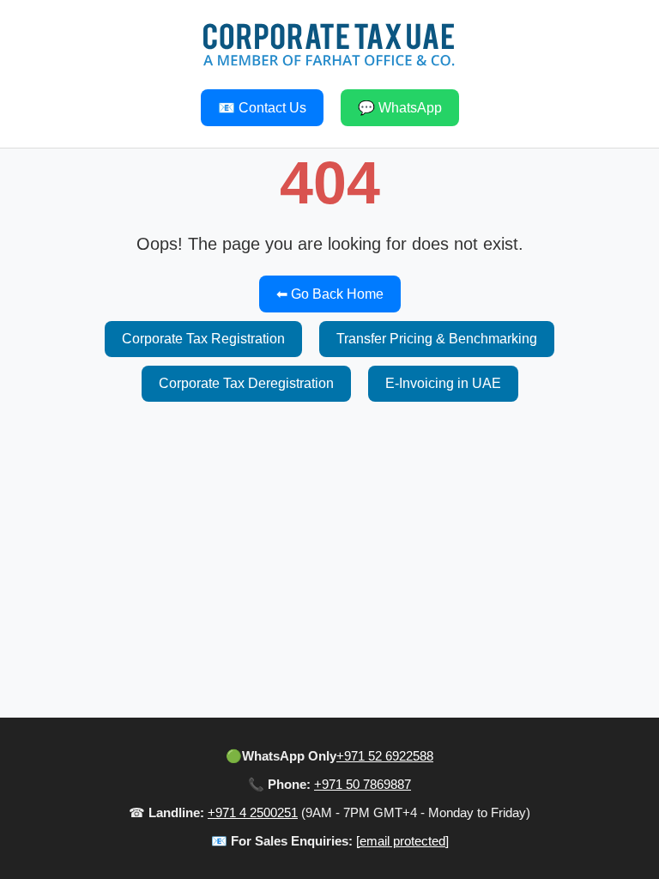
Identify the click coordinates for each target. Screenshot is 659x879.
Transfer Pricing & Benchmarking (436, 338)
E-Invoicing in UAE (443, 383)
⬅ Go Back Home (330, 294)
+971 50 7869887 (362, 784)
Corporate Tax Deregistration (246, 383)
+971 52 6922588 (384, 756)
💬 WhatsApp (400, 107)
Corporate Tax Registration (203, 338)
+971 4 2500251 (253, 812)
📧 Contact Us (262, 107)
